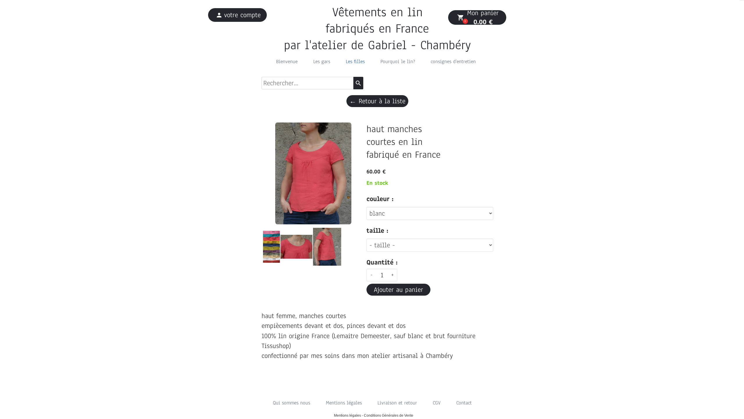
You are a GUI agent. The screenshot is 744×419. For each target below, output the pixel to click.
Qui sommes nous (291, 403)
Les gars (321, 61)
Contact (464, 403)
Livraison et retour (397, 403)
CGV (437, 403)
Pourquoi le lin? (397, 61)
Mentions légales (344, 403)
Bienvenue (287, 61)
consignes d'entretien (453, 61)
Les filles (355, 61)
